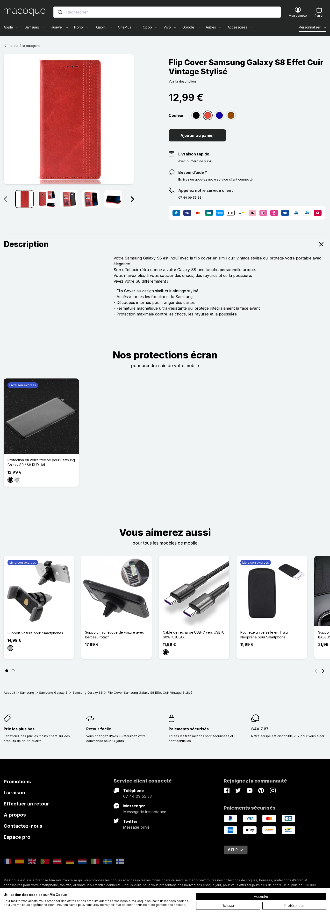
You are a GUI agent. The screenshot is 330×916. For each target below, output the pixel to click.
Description (26, 244)
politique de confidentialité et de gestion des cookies (146, 905)
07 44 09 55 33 (137, 796)
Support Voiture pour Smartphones (35, 633)
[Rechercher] (60, 12)
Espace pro (17, 837)
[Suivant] (132, 199)
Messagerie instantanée (144, 811)
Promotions (17, 781)
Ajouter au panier (197, 135)
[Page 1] (6, 670)
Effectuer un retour (26, 804)
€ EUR (233, 850)
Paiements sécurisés (189, 729)
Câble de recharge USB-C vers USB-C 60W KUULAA (193, 634)
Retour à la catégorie (25, 46)
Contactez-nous (23, 826)
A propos (15, 815)
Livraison (14, 793)
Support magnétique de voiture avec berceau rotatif (114, 634)
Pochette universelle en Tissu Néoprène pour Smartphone (264, 634)
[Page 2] (13, 670)
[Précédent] (316, 671)
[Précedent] (5, 199)
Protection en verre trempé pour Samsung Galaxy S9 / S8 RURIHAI (41, 462)
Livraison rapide (193, 154)
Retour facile (98, 729)
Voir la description (182, 81)
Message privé (136, 827)
